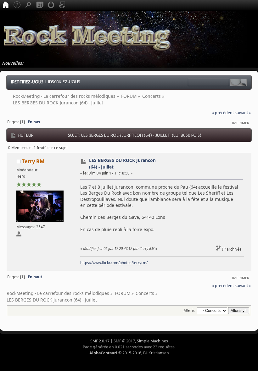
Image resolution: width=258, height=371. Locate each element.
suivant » (243, 112)
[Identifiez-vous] (51, 5)
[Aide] (17, 5)
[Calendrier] (39, 5)
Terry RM (33, 161)
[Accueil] (5, 5)
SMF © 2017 (124, 341)
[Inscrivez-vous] (62, 5)
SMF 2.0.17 (99, 341)
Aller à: (189, 310)
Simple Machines (152, 341)
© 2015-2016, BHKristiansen (129, 353)
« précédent (223, 112)
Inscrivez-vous (64, 81)
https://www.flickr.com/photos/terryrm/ (114, 262)
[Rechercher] (28, 5)
